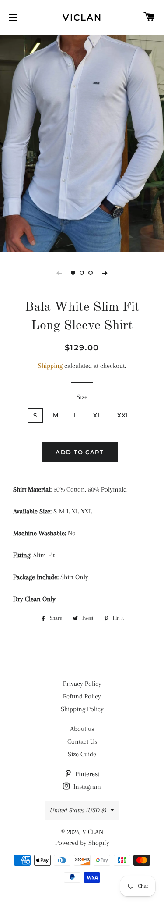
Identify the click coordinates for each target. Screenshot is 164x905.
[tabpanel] (82, 142)
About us (82, 729)
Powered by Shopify (82, 843)
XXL (123, 415)
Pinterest (86, 774)
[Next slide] (105, 272)
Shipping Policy (82, 709)
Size (82, 397)
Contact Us (82, 741)
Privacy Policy (82, 684)
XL (97, 415)
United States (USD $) (78, 810)
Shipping (50, 366)
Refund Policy (82, 696)
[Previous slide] (59, 272)
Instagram (86, 787)
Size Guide (82, 754)
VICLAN (82, 17)
